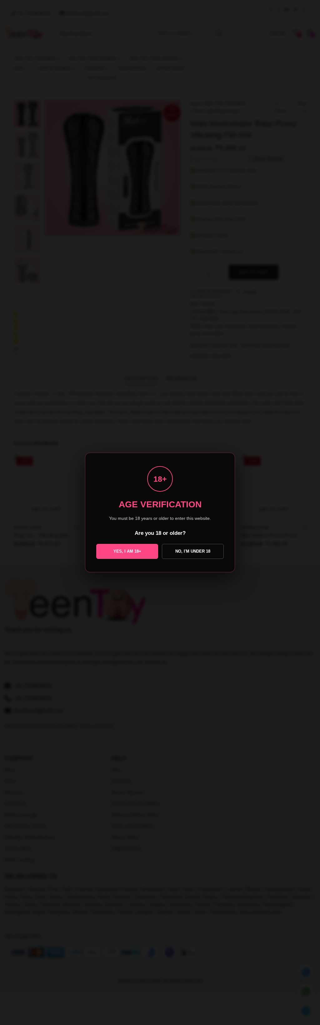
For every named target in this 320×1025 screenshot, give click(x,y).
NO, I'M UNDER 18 (192, 551)
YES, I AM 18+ (127, 551)
